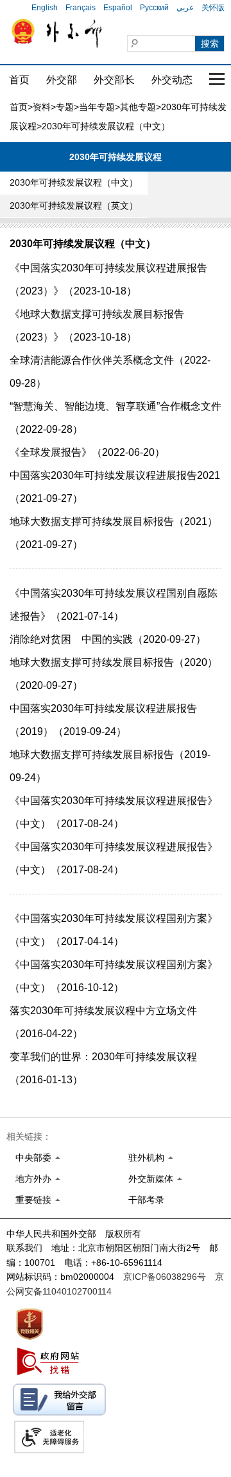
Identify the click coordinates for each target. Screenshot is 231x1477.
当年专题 (97, 107)
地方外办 (33, 1179)
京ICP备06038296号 (164, 1276)
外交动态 (172, 79)
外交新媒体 (150, 1179)
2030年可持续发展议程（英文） (74, 205)
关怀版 (213, 7)
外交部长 (114, 79)
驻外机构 (146, 1157)
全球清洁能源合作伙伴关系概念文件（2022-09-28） (110, 372)
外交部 (61, 79)
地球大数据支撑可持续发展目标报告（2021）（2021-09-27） (114, 533)
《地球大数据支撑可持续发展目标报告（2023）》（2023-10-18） (97, 326)
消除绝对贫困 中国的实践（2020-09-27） (108, 639)
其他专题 (138, 107)
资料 (42, 107)
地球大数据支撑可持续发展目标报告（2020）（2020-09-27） (114, 674)
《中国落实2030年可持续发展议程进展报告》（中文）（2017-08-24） (114, 812)
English (44, 7)
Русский (154, 7)
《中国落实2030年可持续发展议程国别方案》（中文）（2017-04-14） (114, 930)
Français (80, 7)
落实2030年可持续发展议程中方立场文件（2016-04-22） (103, 1022)
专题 (65, 107)
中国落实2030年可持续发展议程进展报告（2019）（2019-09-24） (103, 720)
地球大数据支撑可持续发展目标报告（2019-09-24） (110, 766)
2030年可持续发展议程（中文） (74, 182)
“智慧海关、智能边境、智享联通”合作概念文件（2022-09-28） (115, 418)
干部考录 (146, 1200)
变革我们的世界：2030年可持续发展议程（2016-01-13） (103, 1068)
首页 (19, 79)
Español (117, 7)
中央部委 (33, 1157)
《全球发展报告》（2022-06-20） (87, 452)
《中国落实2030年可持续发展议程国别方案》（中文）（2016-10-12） (114, 976)
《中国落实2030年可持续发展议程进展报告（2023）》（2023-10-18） (108, 279)
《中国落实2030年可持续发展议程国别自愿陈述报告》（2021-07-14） (114, 605)
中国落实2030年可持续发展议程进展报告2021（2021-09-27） (115, 487)
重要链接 (33, 1200)
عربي (185, 7)
